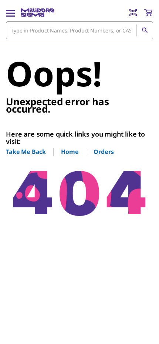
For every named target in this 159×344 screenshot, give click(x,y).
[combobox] (79, 30)
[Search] (144, 30)
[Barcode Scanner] (133, 12)
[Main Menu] (10, 12)
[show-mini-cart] (148, 12)
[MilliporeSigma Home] (37, 12)
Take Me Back (26, 152)
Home (69, 152)
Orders (104, 152)
